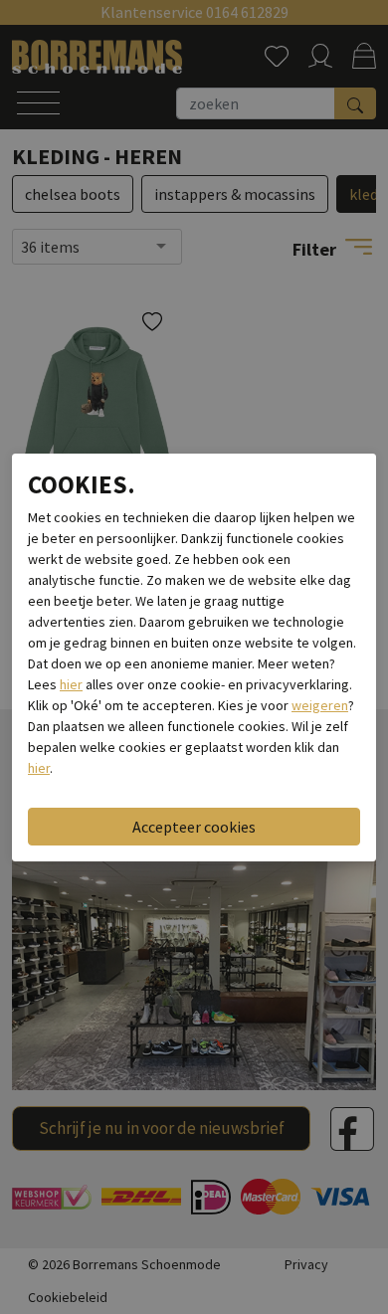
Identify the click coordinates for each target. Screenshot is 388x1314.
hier (71, 684)
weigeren (319, 705)
